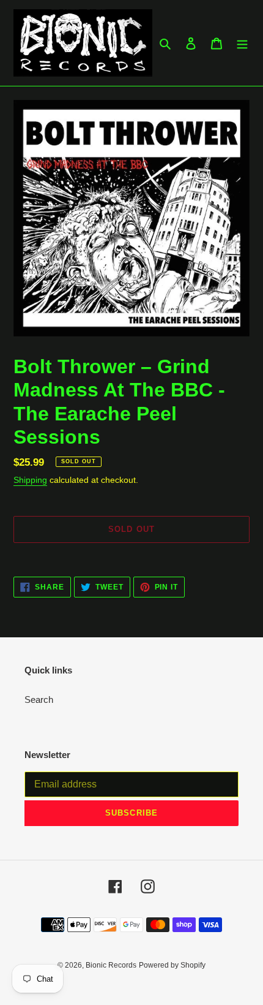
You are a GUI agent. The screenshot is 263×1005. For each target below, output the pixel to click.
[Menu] (242, 43)
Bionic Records (111, 965)
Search (38, 699)
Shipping (30, 480)
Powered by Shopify (172, 965)
